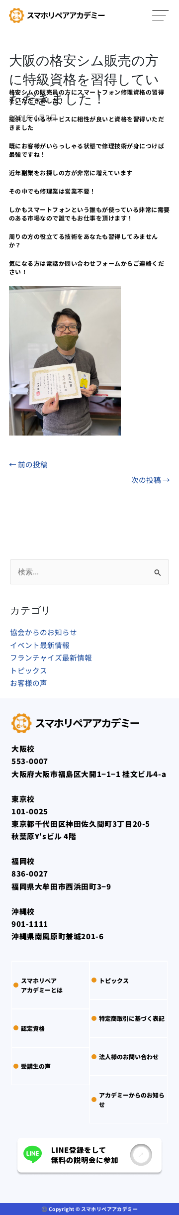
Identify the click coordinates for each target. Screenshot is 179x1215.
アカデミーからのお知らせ (132, 1099)
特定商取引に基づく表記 (132, 1018)
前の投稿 (28, 464)
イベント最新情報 (40, 645)
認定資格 (33, 1028)
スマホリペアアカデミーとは (42, 985)
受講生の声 (36, 1066)
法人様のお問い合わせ (129, 1056)
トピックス (28, 670)
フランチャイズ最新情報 (51, 657)
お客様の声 (28, 682)
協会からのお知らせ (43, 632)
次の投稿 (150, 479)
